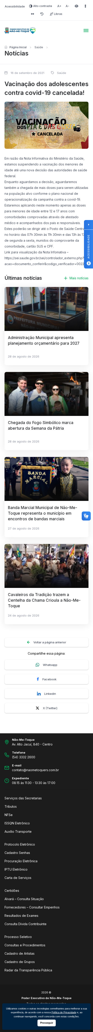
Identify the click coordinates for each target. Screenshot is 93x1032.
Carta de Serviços (18, 878)
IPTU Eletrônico (16, 869)
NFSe (9, 815)
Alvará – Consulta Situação (24, 899)
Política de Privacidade (63, 1012)
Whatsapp (50, 665)
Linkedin (50, 693)
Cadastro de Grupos (20, 962)
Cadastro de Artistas (20, 953)
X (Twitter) (50, 708)
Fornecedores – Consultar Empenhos (32, 907)
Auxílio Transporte (18, 831)
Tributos (11, 806)
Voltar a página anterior (49, 642)
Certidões (12, 890)
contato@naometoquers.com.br (35, 770)
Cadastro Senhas (17, 853)
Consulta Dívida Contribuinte (25, 924)
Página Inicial (18, 47)
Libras (58, 14)
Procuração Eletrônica (21, 861)
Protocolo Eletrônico (20, 844)
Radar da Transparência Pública (28, 970)
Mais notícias (79, 278)
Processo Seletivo (18, 937)
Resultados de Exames (21, 915)
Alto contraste (42, 6)
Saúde (39, 47)
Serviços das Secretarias (23, 798)
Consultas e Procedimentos (25, 945)
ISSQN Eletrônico (17, 823)
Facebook (49, 679)
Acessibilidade (15, 6)
